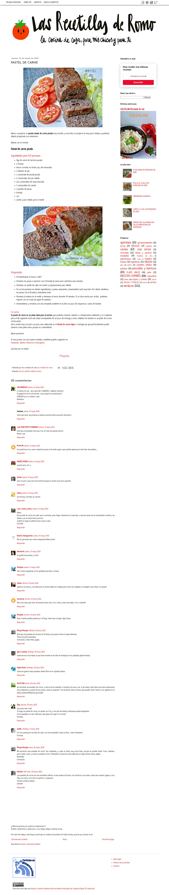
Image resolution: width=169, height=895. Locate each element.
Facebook (14, 343)
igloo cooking (22, 652)
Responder (21, 403)
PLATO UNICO (133, 272)
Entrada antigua (108, 840)
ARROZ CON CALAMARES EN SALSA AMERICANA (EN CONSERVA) (143, 224)
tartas (154, 280)
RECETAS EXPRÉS (130, 276)
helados (139, 259)
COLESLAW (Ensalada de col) (132, 109)
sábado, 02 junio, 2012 (37, 631)
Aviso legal (117, 859)
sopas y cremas (140, 279)
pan (121, 265)
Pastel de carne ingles (66, 324)
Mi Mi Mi (20, 446)
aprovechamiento (145, 243)
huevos (123, 262)
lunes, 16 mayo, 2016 (36, 748)
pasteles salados (30, 371)
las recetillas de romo (45, 368)
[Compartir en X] (68, 367)
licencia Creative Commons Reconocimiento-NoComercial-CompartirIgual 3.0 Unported (62, 889)
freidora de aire (144, 256)
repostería (151, 276)
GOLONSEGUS (22, 387)
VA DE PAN (21, 683)
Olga (18, 705)
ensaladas (124, 256)
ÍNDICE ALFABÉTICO (51, 2)
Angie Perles (21, 668)
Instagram (40, 343)
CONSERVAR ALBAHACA (141, 196)
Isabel (19, 583)
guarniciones (125, 259)
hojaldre (148, 259)
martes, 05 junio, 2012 (29, 705)
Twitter (22, 343)
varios (145, 283)
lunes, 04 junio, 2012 (32, 683)
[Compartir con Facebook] (70, 367)
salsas (126, 280)
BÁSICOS (136, 246)
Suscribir (138, 82)
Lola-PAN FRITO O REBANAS (27, 427)
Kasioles (20, 772)
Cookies (116, 866)
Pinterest (30, 343)
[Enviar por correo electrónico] (63, 367)
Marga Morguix (22, 631)
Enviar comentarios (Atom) (30, 844)
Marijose (20, 567)
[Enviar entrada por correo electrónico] (58, 368)
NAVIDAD (148, 262)
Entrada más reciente (19, 840)
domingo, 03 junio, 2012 (36, 652)
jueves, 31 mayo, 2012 (36, 387)
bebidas (149, 246)
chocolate (124, 253)
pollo (149, 272)
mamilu (19, 729)
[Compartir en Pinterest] (72, 367)
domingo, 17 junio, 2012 (30, 729)
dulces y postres (143, 253)
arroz (122, 246)
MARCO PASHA (22, 462)
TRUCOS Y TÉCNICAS (131, 283)
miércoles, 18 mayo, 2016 (33, 772)
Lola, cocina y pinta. (24, 509)
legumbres (135, 262)
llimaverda (20, 552)
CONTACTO (37, 2)
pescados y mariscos (144, 268)
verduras (129, 286)
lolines (19, 493)
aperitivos (125, 242)
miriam (19, 477)
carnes (21, 371)
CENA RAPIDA (144, 249)
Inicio (65, 840)
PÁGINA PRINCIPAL (13, 2)
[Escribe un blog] (65, 367)
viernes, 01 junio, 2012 (30, 583)
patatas (123, 268)
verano (39, 371)
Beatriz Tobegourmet (25, 536)
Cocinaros (20, 599)
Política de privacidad (121, 863)
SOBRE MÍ (27, 2)
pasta (129, 265)
